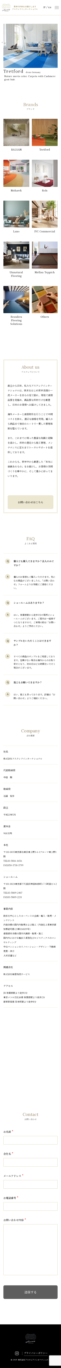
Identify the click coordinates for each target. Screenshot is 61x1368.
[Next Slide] (58, 42)
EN (49, 7)
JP (44, 7)
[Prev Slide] (2, 42)
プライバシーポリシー (36, 1353)
